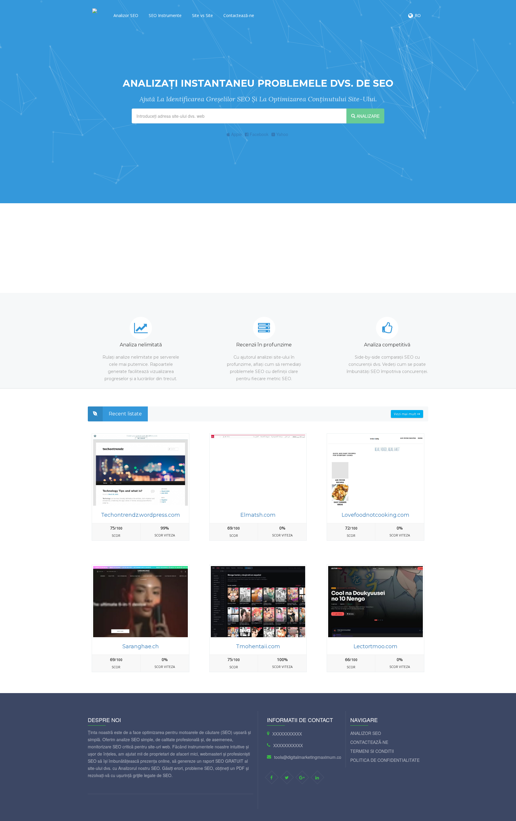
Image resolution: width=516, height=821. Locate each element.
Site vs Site (202, 15)
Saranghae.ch (140, 646)
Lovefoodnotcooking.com (375, 515)
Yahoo (281, 134)
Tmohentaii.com (258, 646)
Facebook (258, 134)
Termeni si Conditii (372, 751)
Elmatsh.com (258, 515)
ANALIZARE (367, 116)
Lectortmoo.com (375, 646)
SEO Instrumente (165, 15)
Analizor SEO (125, 15)
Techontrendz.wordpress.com (140, 515)
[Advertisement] (258, 248)
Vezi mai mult (405, 414)
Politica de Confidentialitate (385, 760)
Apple (236, 134)
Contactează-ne (238, 15)
